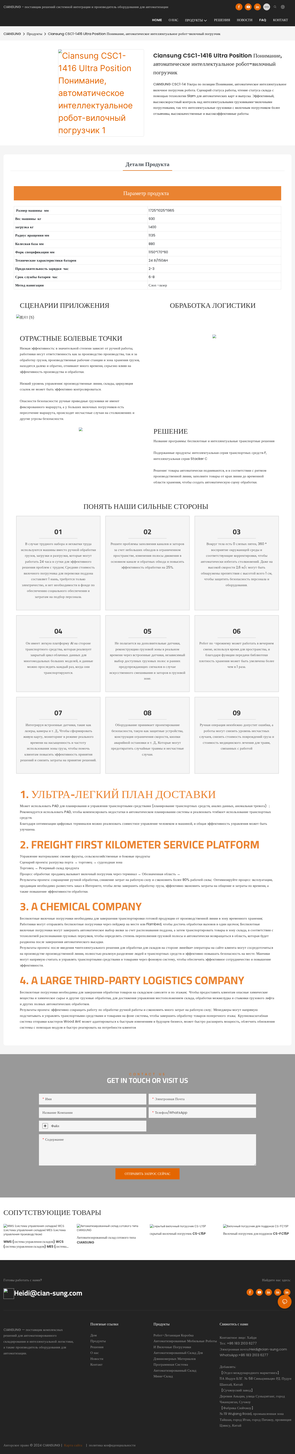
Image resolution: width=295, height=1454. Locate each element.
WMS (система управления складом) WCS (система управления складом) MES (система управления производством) (34, 1244)
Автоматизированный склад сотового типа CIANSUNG (106, 1240)
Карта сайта (73, 1445)
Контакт (96, 1364)
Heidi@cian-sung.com (48, 1293)
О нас (94, 1352)
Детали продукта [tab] (147, 164)
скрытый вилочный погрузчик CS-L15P (178, 1233)
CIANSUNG (12, 33)
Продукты (34, 33)
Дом (93, 1335)
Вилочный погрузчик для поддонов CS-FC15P (256, 1233)
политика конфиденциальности (112, 1445)
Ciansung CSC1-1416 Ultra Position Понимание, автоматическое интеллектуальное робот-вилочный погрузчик (134, 33)
